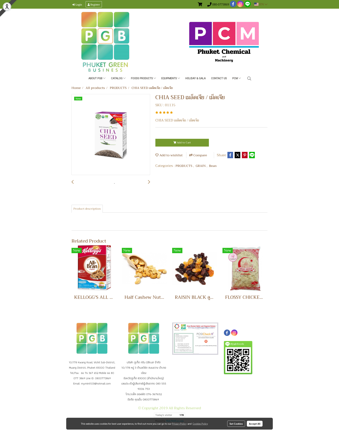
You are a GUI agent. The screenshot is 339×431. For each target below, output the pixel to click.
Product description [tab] (87, 208)
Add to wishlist (171, 155)
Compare (199, 155)
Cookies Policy (200, 423)
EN (261, 4)
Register (95, 4)
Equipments (169, 78)
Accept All (254, 423)
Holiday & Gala (195, 78)
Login (78, 4)
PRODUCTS (184, 166)
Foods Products (142, 78)
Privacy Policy (179, 423)
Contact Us (219, 78)
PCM (235, 78)
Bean (213, 166)
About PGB (95, 78)
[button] (249, 78)
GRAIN (201, 166)
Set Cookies (236, 423)
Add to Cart (183, 142)
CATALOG (117, 78)
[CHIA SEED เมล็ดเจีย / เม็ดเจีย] (111, 134)
